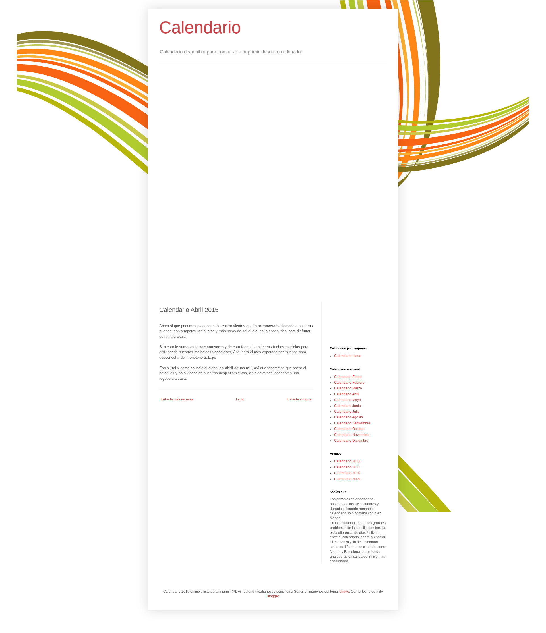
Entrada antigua (299, 399)
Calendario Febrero (349, 383)
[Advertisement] (358, 324)
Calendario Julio (347, 412)
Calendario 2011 (347, 467)
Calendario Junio (347, 406)
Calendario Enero (348, 377)
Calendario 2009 (347, 479)
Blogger (273, 596)
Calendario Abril (346, 394)
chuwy (344, 591)
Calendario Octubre (349, 429)
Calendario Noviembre (351, 435)
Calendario (200, 27)
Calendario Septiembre (352, 423)
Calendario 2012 (347, 461)
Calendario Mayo (347, 400)
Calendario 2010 (347, 473)
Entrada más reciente (177, 399)
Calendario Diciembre (351, 441)
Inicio (240, 399)
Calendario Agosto (348, 417)
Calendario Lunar (347, 356)
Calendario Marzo (348, 388)
